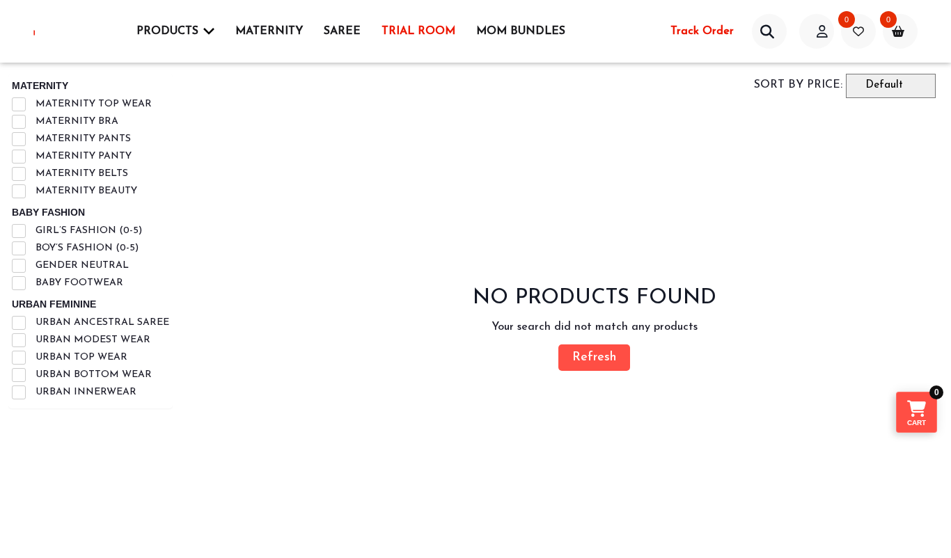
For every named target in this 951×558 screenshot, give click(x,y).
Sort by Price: (798, 84)
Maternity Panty (82, 156)
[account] (769, 31)
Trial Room (418, 31)
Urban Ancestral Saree (101, 322)
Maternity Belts (80, 173)
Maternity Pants (82, 139)
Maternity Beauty (85, 191)
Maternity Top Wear (92, 104)
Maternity (269, 31)
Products (167, 31)
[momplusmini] (68, 31)
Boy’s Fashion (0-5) (86, 248)
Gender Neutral (81, 265)
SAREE (342, 31)
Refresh (594, 357)
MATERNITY (40, 85)
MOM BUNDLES (520, 31)
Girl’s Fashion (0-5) (87, 230)
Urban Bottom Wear (92, 374)
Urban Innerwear (84, 392)
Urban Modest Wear (91, 340)
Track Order (702, 31)
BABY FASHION (48, 212)
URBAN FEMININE (54, 304)
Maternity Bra (75, 121)
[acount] (816, 31)
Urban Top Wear (80, 357)
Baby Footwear (78, 283)
